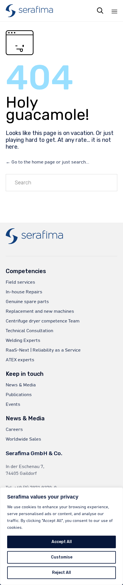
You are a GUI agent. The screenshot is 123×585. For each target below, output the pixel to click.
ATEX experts (20, 360)
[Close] (117, 492)
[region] (61, 536)
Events (13, 404)
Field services (20, 282)
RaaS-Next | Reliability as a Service (43, 350)
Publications (19, 394)
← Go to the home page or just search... (47, 162)
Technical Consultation (29, 330)
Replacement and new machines (40, 311)
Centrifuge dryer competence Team (43, 321)
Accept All (61, 541)
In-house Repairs (24, 292)
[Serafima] (29, 10)
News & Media (21, 385)
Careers (14, 429)
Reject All (61, 572)
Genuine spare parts (27, 301)
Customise (61, 557)
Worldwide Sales (23, 439)
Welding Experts (23, 340)
